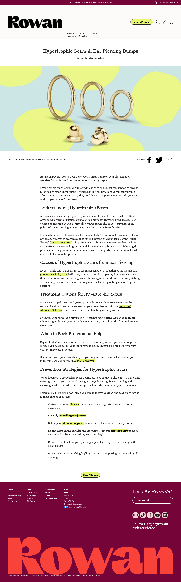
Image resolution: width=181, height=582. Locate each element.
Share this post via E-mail (169, 160)
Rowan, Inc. (16, 575)
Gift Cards (31, 501)
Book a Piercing (141, 22)
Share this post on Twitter (159, 160)
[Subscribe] (169, 500)
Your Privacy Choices (77, 507)
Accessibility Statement (74, 575)
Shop (82, 33)
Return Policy (44, 575)
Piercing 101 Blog (77, 36)
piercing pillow (119, 430)
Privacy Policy (25, 575)
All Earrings (31, 495)
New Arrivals (32, 492)
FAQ (66, 492)
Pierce (70, 33)
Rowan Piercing (14, 495)
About (93, 33)
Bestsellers (31, 498)
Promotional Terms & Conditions (92, 575)
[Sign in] (164, 22)
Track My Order (70, 501)
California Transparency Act (58, 575)
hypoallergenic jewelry (72, 415)
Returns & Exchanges (72, 504)
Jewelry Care (69, 498)
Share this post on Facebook (149, 160)
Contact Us (68, 495)
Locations (12, 492)
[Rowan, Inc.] (35, 22)
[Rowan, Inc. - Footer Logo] (90, 556)
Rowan (74, 404)
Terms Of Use (35, 575)
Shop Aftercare (90, 475)
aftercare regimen (73, 423)
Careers (48, 495)
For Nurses (12, 501)
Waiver (11, 498)
